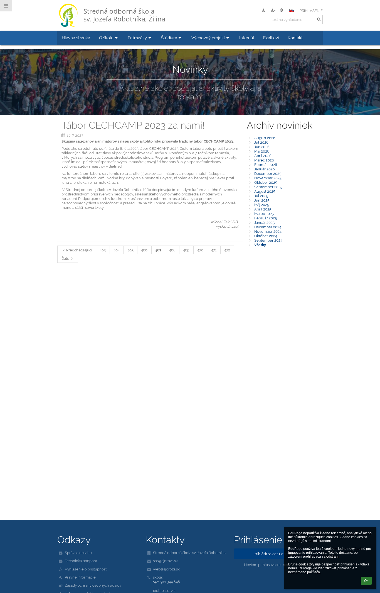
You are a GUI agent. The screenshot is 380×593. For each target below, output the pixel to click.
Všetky (260, 244)
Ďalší (65, 258)
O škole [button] (106, 37)
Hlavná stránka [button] (76, 37)
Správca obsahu (78, 552)
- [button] (274, 10)
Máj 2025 (261, 204)
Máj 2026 (261, 151)
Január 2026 (264, 169)
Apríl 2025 (262, 209)
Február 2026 (265, 164)
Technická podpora (81, 560)
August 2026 (264, 138)
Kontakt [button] (295, 37)
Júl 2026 (261, 142)
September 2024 (268, 240)
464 (116, 250)
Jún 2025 (261, 200)
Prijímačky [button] (137, 37)
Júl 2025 (261, 195)
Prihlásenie (311, 10)
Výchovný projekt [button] (208, 37)
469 (186, 250)
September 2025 (268, 187)
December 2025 (267, 173)
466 (144, 250)
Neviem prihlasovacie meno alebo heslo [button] (278, 564)
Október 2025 (265, 182)
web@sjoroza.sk (166, 569)
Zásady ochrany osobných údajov (93, 585)
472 (227, 250)
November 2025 (268, 178)
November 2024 (268, 231)
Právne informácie (80, 577)
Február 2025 (265, 218)
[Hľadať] (319, 19)
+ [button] (266, 10)
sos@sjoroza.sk (165, 560)
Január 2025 (264, 222)
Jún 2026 (262, 146)
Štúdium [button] (169, 37)
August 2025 (264, 191)
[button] (281, 10)
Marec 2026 (264, 160)
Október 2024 (265, 236)
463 (103, 250)
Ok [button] (366, 581)
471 (214, 250)
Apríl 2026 (263, 155)
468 (172, 250)
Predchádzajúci (79, 250)
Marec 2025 (264, 213)
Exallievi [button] (271, 37)
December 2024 (267, 227)
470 (200, 250)
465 (130, 250)
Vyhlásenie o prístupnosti (86, 569)
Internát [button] (246, 37)
